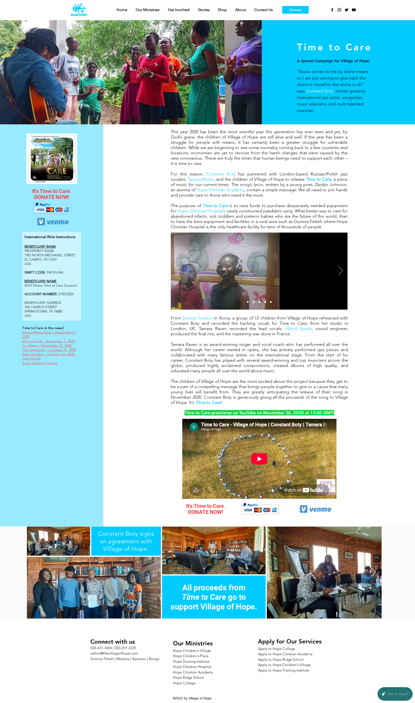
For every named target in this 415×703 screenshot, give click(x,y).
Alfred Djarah (298, 328)
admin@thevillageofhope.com (114, 653)
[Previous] (177, 271)
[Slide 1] (248, 302)
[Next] (341, 271)
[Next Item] (373, 572)
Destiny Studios (197, 318)
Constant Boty (319, 91)
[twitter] (346, 9)
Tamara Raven (201, 179)
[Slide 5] (271, 302)
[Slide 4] (265, 302)
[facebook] (332, 9)
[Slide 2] (253, 302)
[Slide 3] (259, 302)
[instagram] (339, 9)
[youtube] (353, 9)
